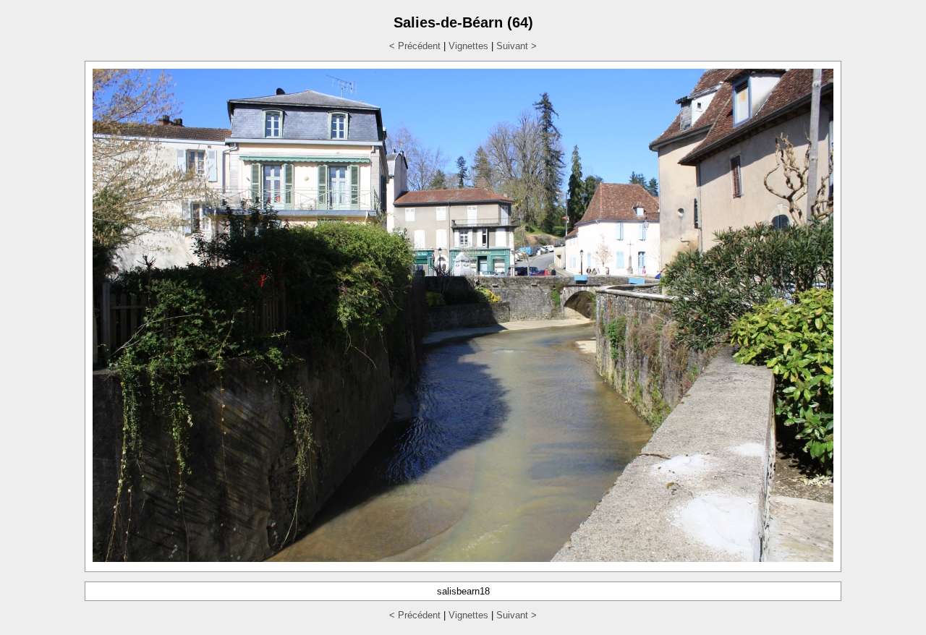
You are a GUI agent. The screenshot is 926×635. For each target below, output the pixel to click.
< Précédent (415, 46)
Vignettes (468, 46)
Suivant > (516, 46)
